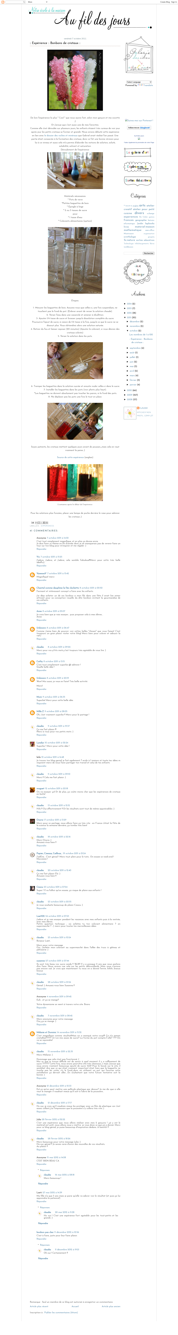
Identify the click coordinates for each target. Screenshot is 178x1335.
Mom (39, 697)
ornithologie (130, 237)
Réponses (45, 1170)
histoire (151, 220)
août (132, 353)
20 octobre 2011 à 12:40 (59, 870)
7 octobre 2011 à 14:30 (58, 538)
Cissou (40, 887)
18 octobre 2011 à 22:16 (59, 837)
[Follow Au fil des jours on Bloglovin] (139, 129)
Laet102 (41, 916)
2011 (129, 318)
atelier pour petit (143, 209)
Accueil (75, 1306)
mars (132, 376)
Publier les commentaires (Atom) (61, 1313)
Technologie (129, 244)
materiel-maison (144, 227)
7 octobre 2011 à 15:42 (58, 573)
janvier (133, 385)
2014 (129, 304)
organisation (149, 234)
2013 (129, 308)
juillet (133, 357)
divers (139, 213)
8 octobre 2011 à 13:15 (54, 661)
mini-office (149, 230)
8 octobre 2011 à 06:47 (58, 628)
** (124, 206)
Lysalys (40, 743)
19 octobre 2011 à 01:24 (74, 853)
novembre (135, 326)
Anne (39, 611)
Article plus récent (39, 1306)
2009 (130, 395)
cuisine (128, 213)
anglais (136, 206)
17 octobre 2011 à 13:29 (55, 820)
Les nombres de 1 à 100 (141, 335)
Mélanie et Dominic (46, 1032)
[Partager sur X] (41, 522)
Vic (38, 557)
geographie (141, 220)
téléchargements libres (144, 244)
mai (132, 366)
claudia (144, 408)
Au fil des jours (139, 136)
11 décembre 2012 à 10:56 (66, 1232)
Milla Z (40, 711)
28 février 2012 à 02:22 (53, 1119)
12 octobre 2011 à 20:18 (56, 788)
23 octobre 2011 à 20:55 (59, 902)
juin (132, 362)
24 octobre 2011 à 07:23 (57, 916)
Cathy (40, 661)
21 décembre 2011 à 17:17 (60, 1103)
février (133, 380)
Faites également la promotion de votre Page (139, 142)
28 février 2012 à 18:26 (59, 1139)
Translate (148, 85)
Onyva (40, 820)
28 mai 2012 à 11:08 (64, 1212)
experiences (131, 217)
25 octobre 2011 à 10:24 (59, 937)
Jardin (140, 223)
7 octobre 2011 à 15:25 (51, 557)
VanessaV (41, 573)
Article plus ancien (111, 1306)
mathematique (132, 230)
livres (126, 227)
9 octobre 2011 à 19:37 (59, 726)
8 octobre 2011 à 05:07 (54, 611)
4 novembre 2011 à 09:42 (59, 997)
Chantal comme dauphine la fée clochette (58, 588)
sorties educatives (145, 240)
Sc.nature (129, 240)
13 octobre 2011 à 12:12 (59, 805)
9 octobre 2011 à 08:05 (56, 711)
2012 (129, 313)
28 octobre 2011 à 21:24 (59, 982)
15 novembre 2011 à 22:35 (60, 1051)
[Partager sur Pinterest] (46, 522)
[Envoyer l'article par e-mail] (32, 522)
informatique (129, 224)
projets (151, 237)
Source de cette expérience (70, 457)
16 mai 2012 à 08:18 (64, 1175)
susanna (41, 961)
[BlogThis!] (39, 522)
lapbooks (149, 223)
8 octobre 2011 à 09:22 (59, 647)
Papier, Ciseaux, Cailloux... (49, 853)
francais (129, 220)
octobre (134, 331)
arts (142, 205)
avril (132, 371)
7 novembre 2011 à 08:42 (60, 1016)
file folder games (146, 217)
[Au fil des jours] (139, 139)
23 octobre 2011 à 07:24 (55, 887)
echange (150, 214)
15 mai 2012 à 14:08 (56, 1157)
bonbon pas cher (45, 1232)
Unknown (41, 628)
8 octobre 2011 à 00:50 (91, 588)
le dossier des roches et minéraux (60, 136)
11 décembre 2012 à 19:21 (67, 1250)
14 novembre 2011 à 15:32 (69, 1032)
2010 (130, 390)
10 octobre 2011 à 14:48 (52, 757)
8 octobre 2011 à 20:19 (58, 678)
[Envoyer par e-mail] (36, 522)
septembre (135, 348)
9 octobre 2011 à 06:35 (54, 697)
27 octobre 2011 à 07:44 (57, 961)
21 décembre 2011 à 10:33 (59, 1086)
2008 (130, 400)
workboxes (128, 247)
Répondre (41, 549)
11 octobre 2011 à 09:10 (59, 774)
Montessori (129, 234)
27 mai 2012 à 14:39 (52, 1193)
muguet (40, 788)
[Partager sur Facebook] (44, 522)
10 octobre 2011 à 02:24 (56, 743)
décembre (135, 322)
